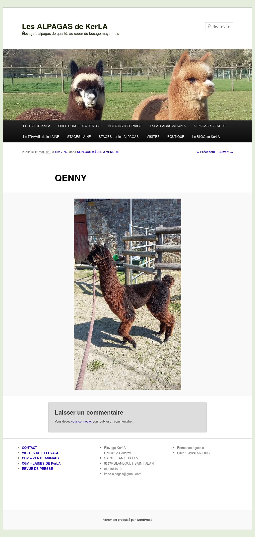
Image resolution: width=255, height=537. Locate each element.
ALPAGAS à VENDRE (209, 125)
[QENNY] (127, 294)
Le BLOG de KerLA (206, 136)
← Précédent (205, 152)
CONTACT (29, 447)
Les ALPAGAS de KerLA (65, 26)
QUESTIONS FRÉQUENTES (79, 125)
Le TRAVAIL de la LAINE (41, 136)
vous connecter (81, 421)
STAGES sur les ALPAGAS (119, 136)
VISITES (153, 136)
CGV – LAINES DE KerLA (41, 463)
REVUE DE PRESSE (37, 468)
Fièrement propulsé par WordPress (127, 519)
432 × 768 (61, 152)
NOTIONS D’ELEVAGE (125, 125)
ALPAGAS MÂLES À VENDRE (98, 152)
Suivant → (226, 152)
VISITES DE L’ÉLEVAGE (40, 452)
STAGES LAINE (79, 136)
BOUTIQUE (175, 136)
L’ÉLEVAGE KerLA (36, 125)
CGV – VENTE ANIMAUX (41, 458)
